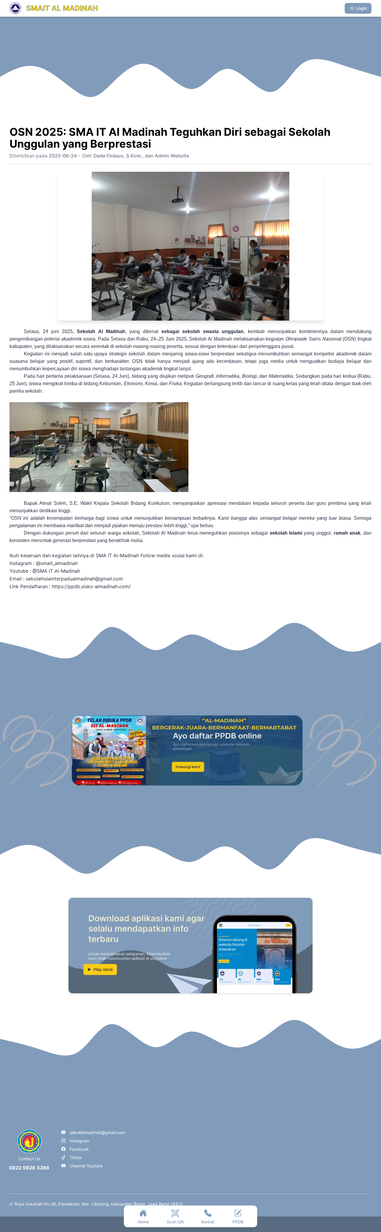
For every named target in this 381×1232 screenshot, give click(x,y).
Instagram (79, 1140)
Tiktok (76, 1157)
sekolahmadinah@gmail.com (97, 1132)
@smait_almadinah (56, 563)
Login (361, 8)
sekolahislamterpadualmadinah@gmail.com (74, 579)
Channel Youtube (86, 1165)
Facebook (79, 1149)
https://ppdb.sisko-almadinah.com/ (91, 586)
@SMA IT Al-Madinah (57, 571)
